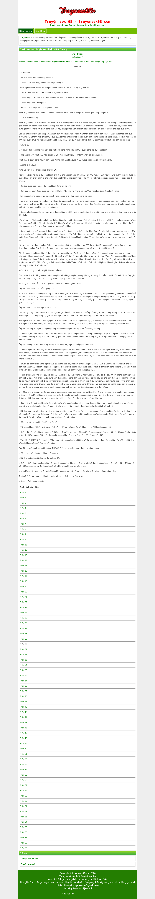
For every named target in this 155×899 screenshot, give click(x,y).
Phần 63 (23, 817)
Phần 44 (23, 717)
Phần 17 (23, 576)
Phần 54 (23, 769)
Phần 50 (23, 749)
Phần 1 (23, 492)
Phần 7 (23, 524)
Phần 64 (23, 822)
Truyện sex (25, 37)
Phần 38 (23, 686)
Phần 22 (23, 602)
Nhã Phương (78, 54)
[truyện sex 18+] (77, 17)
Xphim (92, 876)
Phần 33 (23, 660)
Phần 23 (23, 607)
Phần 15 (23, 566)
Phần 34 (23, 665)
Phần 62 (23, 811)
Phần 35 (23, 670)
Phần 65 (23, 827)
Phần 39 (23, 691)
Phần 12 (23, 550)
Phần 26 (23, 623)
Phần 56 (23, 780)
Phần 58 (23, 790)
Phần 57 (23, 785)
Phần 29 (23, 639)
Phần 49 (23, 743)
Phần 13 (23, 555)
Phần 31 (23, 649)
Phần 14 (23, 560)
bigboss (89, 893)
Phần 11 (23, 545)
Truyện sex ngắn (28, 864)
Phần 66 (23, 832)
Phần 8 (23, 529)
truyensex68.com (81, 873)
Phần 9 (23, 534)
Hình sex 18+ (100, 879)
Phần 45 (23, 722)
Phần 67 (23, 838)
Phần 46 (23, 728)
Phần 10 (23, 539)
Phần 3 (23, 503)
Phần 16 (23, 571)
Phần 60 (23, 801)
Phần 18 (23, 581)
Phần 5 (23, 513)
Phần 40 (23, 696)
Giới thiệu (40, 31)
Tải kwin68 (79, 893)
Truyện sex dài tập (29, 858)
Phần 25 (23, 618)
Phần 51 (23, 754)
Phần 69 (23, 848)
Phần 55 (23, 775)
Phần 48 (23, 738)
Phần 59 (23, 796)
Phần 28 (23, 633)
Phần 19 (23, 586)
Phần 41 (23, 702)
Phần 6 (23, 518)
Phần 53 (23, 764)
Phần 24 (23, 613)
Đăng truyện (25, 31)
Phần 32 (23, 654)
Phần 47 (23, 733)
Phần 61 (23, 806)
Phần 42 (23, 707)
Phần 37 (23, 681)
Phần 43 (23, 712)
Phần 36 (23, 675)
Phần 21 (23, 597)
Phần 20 (23, 592)
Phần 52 (23, 759)
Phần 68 (23, 843)
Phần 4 (23, 508)
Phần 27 (23, 628)
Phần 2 (23, 497)
